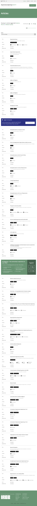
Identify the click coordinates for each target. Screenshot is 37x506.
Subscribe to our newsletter (32, 270)
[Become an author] (6, 1)
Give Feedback (24, 495)
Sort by (2, 32)
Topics (33, 5)
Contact (17, 499)
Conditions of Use (23, 503)
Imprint (15, 503)
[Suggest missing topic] (4, 1)
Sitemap (12, 503)
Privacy (18, 503)
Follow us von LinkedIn (31, 266)
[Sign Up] (1, 1)
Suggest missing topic (30, 122)
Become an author (25, 498)
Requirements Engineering (8, 5)
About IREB (17, 495)
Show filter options (25, 23)
